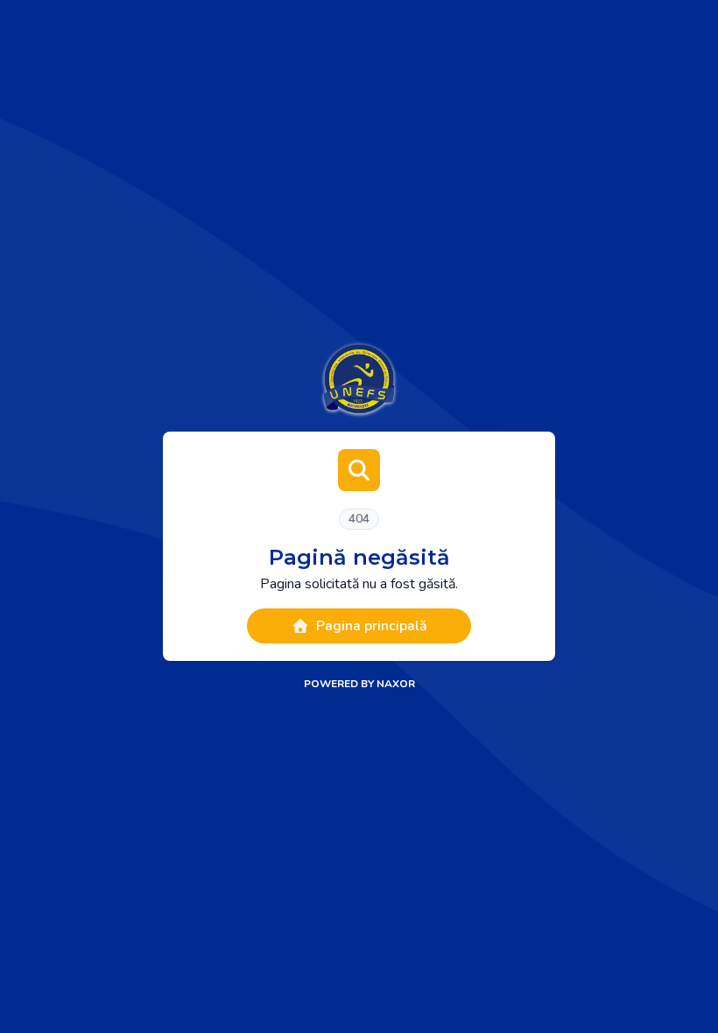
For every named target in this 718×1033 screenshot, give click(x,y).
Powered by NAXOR (359, 683)
